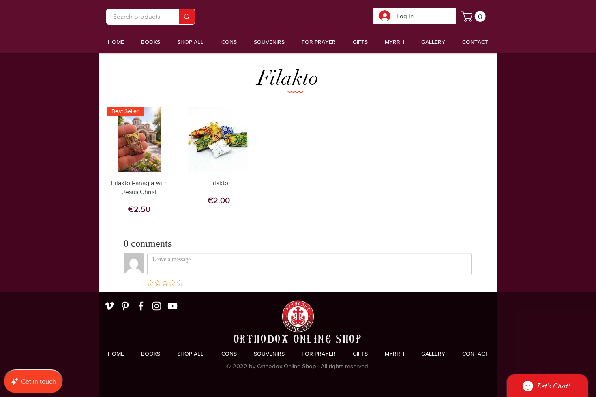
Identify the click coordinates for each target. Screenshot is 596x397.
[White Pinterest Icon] (125, 306)
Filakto (288, 78)
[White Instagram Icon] (157, 306)
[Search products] (187, 16)
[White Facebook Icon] (141, 306)
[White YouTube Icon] (172, 306)
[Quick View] (219, 139)
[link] (474, 16)
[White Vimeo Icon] (109, 306)
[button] (269, 42)
